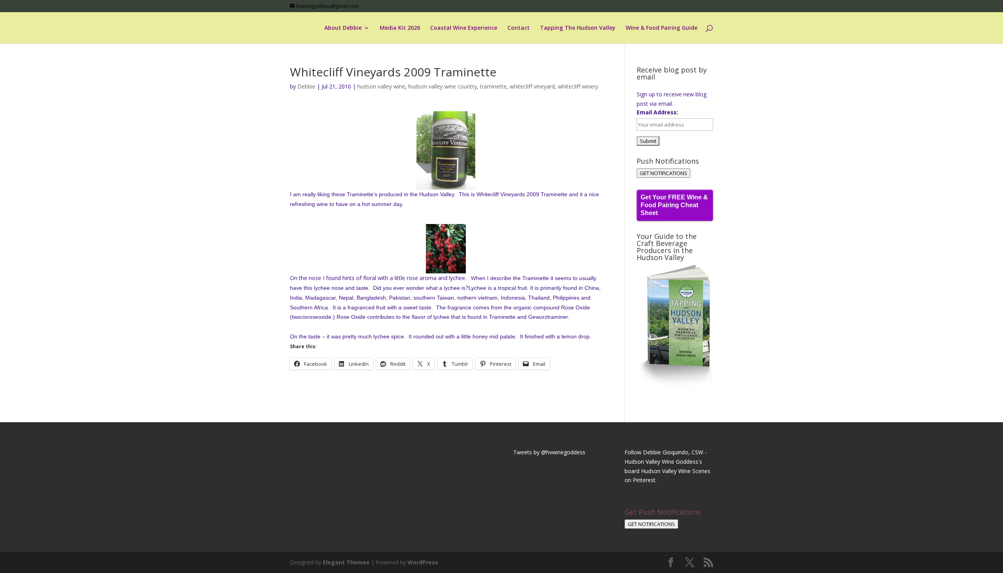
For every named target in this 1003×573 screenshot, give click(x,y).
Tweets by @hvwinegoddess (549, 452)
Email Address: (657, 112)
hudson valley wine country (442, 86)
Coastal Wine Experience (463, 28)
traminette (493, 86)
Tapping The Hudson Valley (578, 28)
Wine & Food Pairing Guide (661, 28)
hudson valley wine (381, 86)
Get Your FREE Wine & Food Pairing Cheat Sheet (674, 205)
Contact (518, 28)
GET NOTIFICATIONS (663, 173)
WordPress (422, 562)
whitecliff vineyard (532, 86)
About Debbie (343, 28)
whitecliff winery (578, 86)
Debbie (306, 86)
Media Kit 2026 (400, 28)
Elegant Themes (346, 562)
